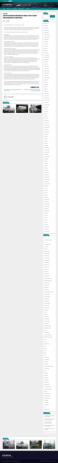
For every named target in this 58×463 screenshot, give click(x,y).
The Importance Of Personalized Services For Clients (22, 110)
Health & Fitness (46, 332)
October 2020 (46, 154)
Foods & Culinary (47, 321)
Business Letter (46, 264)
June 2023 (46, 84)
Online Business (46, 357)
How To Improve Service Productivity (35, 109)
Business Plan (46, 287)
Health (45, 330)
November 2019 (46, 179)
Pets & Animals (46, 368)
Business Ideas (46, 255)
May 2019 (45, 192)
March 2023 (46, 91)
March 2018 (46, 224)
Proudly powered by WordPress (6, 461)
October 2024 (46, 59)
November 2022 (46, 100)
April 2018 (45, 222)
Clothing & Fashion (47, 303)
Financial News (46, 316)
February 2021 (46, 147)
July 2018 (45, 215)
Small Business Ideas (47, 386)
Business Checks (47, 251)
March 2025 (46, 52)
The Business (46, 402)
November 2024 (46, 57)
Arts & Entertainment (47, 244)
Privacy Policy (21, 8)
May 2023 (45, 86)
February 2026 (46, 30)
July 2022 (45, 109)
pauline (8, 20)
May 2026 (45, 23)
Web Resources (46, 409)
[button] (53, 8)
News (45, 352)
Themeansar (18, 461)
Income (45, 339)
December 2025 (46, 34)
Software (45, 391)
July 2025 (45, 43)
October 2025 (46, 39)
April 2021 (45, 143)
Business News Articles (48, 278)
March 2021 (46, 145)
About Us (9, 8)
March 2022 (46, 118)
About (45, 237)
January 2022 (46, 122)
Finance (45, 312)
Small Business (46, 382)
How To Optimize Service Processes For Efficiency (34, 446)
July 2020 (45, 161)
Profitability (46, 373)
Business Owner (46, 282)
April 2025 (45, 50)
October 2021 (46, 129)
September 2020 (46, 156)
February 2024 (46, 66)
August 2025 (46, 41)
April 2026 (45, 25)
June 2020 (46, 163)
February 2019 (46, 199)
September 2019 (46, 183)
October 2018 (46, 208)
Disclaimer (14, 8)
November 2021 (46, 127)
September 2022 (46, 104)
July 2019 (45, 188)
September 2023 (46, 77)
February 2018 (46, 226)
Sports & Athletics (47, 393)
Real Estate (46, 377)
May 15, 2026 (47, 447)
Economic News (46, 305)
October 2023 (46, 75)
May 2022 (45, 113)
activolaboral (6, 4)
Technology (46, 400)
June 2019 (46, 190)
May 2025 (45, 48)
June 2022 (46, 111)
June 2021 (46, 138)
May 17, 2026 (33, 447)
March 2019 (46, 197)
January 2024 (46, 68)
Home (4, 8)
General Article (5, 13)
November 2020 (46, 152)
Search (45, 13)
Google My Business (47, 325)
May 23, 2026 (6, 447)
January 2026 (46, 32)
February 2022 (46, 120)
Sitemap (27, 8)
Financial (45, 314)
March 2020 (46, 170)
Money (45, 348)
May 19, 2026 (20, 447)
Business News (46, 273)
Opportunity (46, 364)
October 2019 (46, 181)
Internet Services (46, 343)
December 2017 (46, 231)
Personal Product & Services (48, 366)
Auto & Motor (46, 246)
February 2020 (46, 172)
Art (44, 242)
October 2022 (46, 102)
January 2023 (46, 95)
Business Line (46, 269)
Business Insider (46, 260)
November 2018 (46, 206)
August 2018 (46, 213)
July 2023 (45, 82)
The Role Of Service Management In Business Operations (9, 110)
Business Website (47, 294)
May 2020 (45, 165)
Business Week (46, 298)
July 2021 (45, 136)
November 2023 (46, 73)
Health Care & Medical (47, 334)
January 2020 (46, 174)
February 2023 (46, 93)
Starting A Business (47, 395)
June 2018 (46, 217)
